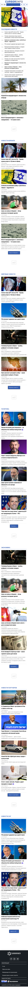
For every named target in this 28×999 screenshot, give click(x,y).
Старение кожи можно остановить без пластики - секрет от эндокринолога (14, 71)
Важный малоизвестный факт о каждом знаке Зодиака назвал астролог (14, 47)
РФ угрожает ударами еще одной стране (14, 44)
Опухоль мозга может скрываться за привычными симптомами (14, 75)
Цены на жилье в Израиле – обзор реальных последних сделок (13, 67)
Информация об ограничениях (9, 972)
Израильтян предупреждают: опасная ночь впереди (15, 63)
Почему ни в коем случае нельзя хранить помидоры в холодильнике (15, 59)
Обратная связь (6, 969)
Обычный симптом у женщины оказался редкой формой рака (14, 51)
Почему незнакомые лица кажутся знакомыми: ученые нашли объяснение (14, 36)
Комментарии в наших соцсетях (10, 975)
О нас (3, 966)
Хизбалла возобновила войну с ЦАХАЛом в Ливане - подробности (15, 40)
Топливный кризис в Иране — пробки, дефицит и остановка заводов (14, 55)
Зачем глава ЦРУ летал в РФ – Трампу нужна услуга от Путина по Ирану (14, 32)
